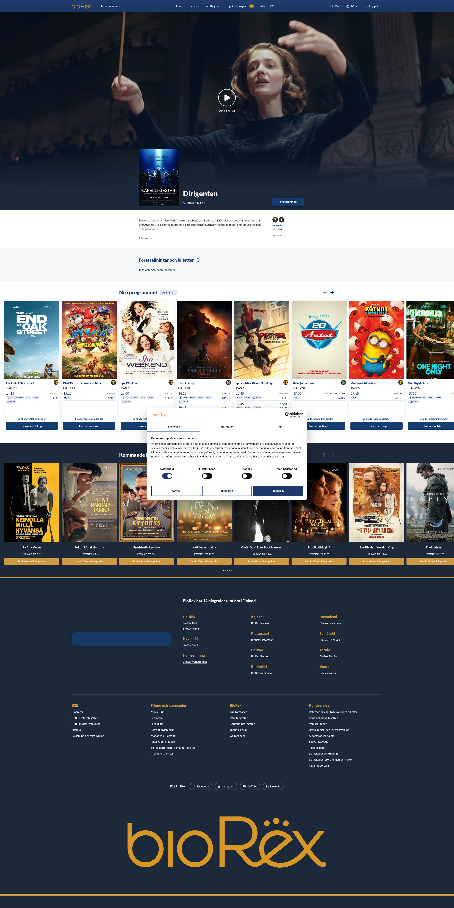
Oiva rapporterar (319, 765)
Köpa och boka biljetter (323, 717)
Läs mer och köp (32, 426)
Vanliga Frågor (318, 723)
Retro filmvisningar (162, 729)
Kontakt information (242, 723)
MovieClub (157, 711)
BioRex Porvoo (260, 656)
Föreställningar (288, 201)
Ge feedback (237, 735)
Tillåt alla (278, 490)
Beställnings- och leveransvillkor (329, 729)
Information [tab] (227, 426)
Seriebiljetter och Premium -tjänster (173, 747)
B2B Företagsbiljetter (85, 717)
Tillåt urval (227, 490)
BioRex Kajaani (260, 623)
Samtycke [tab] (174, 426)
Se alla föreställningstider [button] (32, 418)
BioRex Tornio (328, 656)
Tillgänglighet (317, 747)
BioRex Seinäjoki (330, 639)
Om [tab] (280, 426)
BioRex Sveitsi (191, 645)
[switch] (207, 476)
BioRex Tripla (191, 628)
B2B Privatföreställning (86, 723)
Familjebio (157, 723)
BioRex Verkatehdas (195, 661)
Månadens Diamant (163, 735)
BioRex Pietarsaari (262, 639)
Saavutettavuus (318, 741)
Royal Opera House (163, 741)
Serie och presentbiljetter (205, 6)
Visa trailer (227, 111)
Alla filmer (168, 292)
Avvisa (176, 490)
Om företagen (238, 711)
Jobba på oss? (238, 729)
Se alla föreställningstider (32, 561)
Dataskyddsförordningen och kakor (331, 759)
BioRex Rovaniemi (331, 623)
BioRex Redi (190, 623)
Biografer (77, 711)
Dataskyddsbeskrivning (323, 753)
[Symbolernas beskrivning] (198, 260)
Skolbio (76, 729)
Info (262, 6)
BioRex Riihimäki (261, 672)
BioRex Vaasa (328, 672)
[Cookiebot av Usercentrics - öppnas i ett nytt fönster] (287, 414)
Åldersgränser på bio (321, 735)
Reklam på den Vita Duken (88, 735)
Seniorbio (157, 717)
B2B (272, 6)
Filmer (180, 6)
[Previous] (325, 292)
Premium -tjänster (162, 753)
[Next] (332, 292)
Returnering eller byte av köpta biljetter (333, 711)
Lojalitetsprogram (239, 6)
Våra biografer (239, 717)
